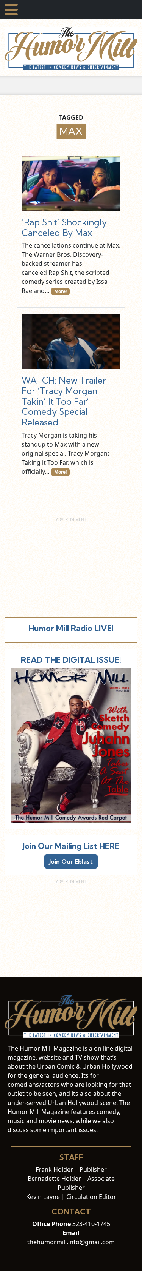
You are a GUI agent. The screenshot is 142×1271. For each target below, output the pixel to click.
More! (60, 291)
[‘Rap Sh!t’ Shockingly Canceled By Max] (71, 183)
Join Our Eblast (71, 861)
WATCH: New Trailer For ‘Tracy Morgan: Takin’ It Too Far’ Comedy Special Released (64, 401)
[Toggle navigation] (11, 9)
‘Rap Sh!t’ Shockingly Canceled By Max (64, 227)
